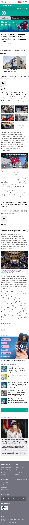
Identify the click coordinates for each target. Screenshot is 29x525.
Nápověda (18, 470)
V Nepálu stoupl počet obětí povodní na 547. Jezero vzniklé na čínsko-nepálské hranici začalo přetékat (14, 448)
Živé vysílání (5, 353)
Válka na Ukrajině (6, 467)
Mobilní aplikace (6, 489)
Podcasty (4, 487)
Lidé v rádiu (18, 472)
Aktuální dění (5, 18)
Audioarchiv (19, 8)
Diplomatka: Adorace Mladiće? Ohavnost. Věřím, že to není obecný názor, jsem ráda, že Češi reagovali (14, 441)
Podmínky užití (19, 519)
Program (12, 8)
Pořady (4, 349)
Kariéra (17, 474)
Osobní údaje (10, 519)
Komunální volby (6, 470)
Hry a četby (5, 339)
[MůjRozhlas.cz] (3, 53)
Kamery (26, 8)
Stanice (3, 472)
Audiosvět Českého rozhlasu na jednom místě (13, 360)
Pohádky (4, 346)
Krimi (3, 343)
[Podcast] (1, 89)
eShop (3, 474)
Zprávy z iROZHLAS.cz (8, 418)
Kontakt (17, 477)
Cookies (3, 519)
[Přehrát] (3, 83)
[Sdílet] (4, 89)
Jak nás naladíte (19, 467)
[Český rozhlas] (6, 2)
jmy (6, 323)
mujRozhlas (4, 335)
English (3, 520)
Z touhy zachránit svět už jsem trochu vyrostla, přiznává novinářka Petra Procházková (18, 400)
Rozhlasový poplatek (21, 479)
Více (22, 18)
